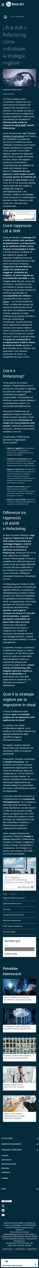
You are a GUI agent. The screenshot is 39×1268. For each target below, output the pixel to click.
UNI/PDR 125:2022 (24, 1245)
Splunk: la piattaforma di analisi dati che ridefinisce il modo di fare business (17, 998)
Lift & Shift (20, 125)
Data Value (7, 909)
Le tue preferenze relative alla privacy (21, 1261)
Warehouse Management (12, 920)
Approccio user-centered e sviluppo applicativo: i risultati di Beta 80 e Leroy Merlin (14, 1116)
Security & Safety (9, 932)
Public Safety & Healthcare (12, 926)
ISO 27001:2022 (23, 1243)
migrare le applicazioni (13, 136)
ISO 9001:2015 (11, 1243)
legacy (6, 301)
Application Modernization (12, 903)
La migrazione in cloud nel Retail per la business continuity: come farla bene (17, 1028)
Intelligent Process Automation (13, 915)
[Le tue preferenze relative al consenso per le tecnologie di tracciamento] (35, 1264)
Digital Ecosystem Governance (14, 898)
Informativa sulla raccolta (12, 1265)
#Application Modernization (12, 89)
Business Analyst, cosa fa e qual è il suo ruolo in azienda (14, 1086)
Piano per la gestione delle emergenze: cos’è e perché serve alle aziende (18, 1057)
